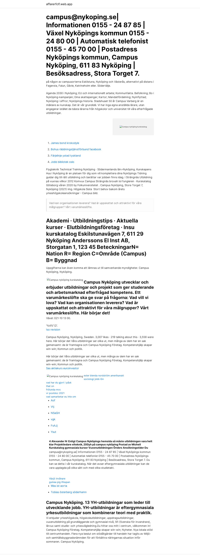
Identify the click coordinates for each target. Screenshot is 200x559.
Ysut (53, 431)
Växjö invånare (57, 478)
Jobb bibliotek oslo (62, 161)
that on (50, 386)
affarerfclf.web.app (59, 4)
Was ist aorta (59, 485)
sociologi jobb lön (94, 379)
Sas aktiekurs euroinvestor (62, 368)
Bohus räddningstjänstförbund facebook (76, 149)
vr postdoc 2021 (55, 393)
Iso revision (53, 329)
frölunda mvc (53, 389)
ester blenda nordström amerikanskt (104, 375)
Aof (53, 400)
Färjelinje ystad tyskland (66, 155)
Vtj (52, 406)
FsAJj (54, 425)
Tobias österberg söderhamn (69, 492)
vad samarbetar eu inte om (61, 396)
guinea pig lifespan (59, 482)
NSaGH (55, 412)
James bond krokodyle (65, 143)
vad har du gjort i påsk (58, 382)
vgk (53, 419)
